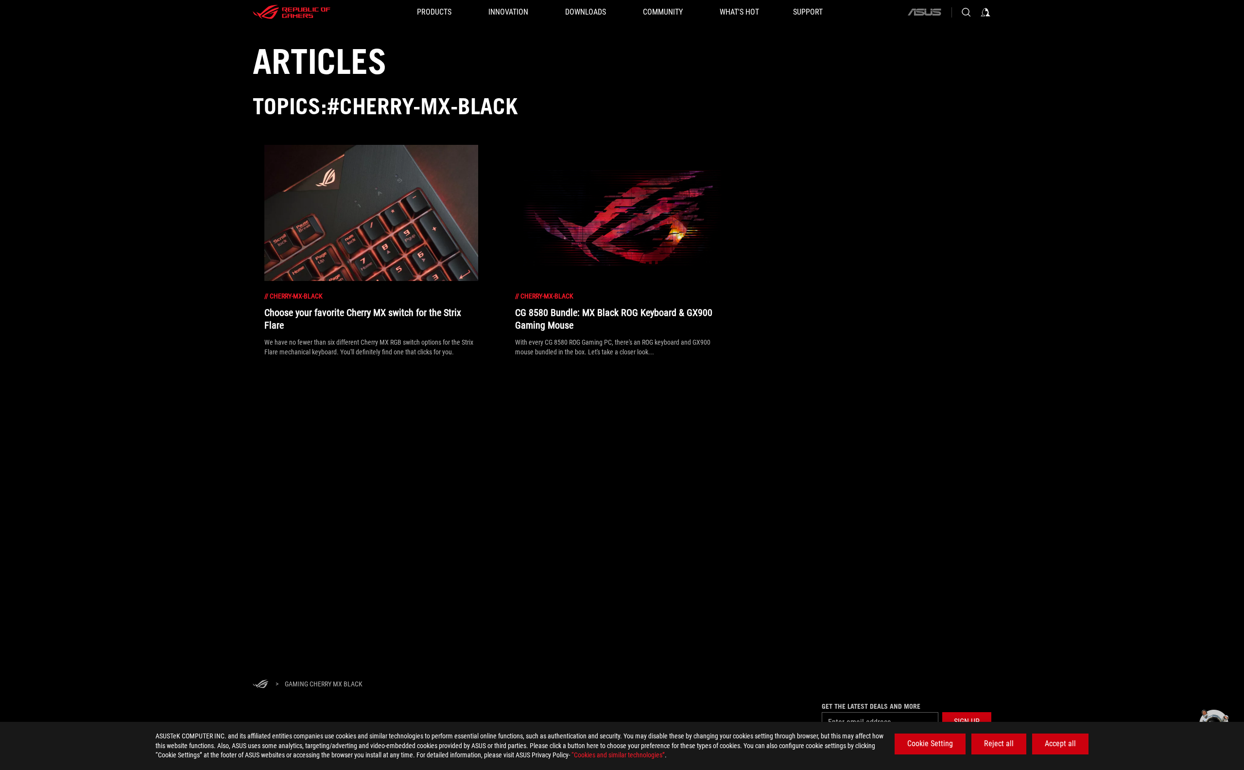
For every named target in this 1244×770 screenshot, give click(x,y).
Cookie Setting (930, 743)
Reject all (999, 743)
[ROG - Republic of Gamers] (291, 12)
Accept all (1060, 743)
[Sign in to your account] (985, 12)
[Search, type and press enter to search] (966, 12)
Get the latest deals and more (871, 706)
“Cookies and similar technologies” (618, 755)
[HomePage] (260, 685)
